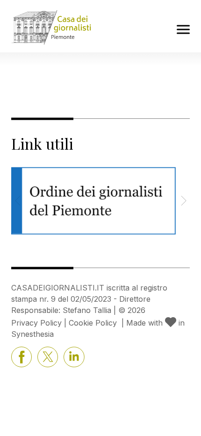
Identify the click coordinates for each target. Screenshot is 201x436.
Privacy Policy (36, 322)
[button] (183, 200)
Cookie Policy (93, 322)
